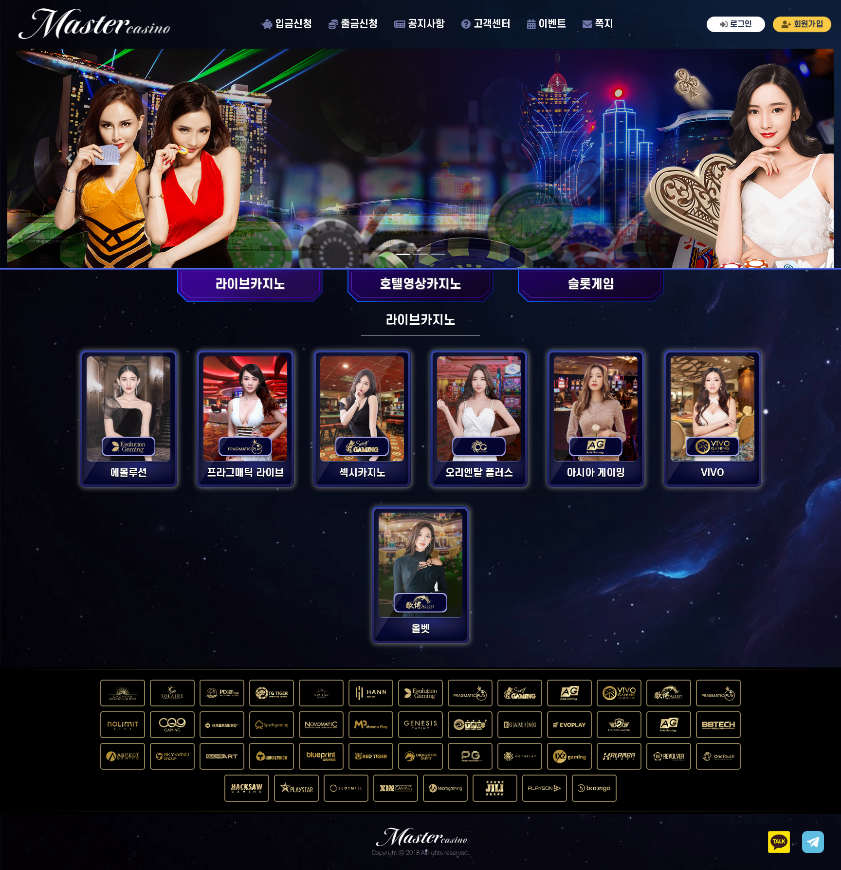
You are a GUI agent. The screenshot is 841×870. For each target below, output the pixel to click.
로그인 (741, 24)
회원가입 (808, 24)
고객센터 (492, 24)
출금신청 (359, 24)
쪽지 (604, 24)
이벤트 (552, 24)
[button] (69, 158)
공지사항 (426, 24)
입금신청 (293, 24)
